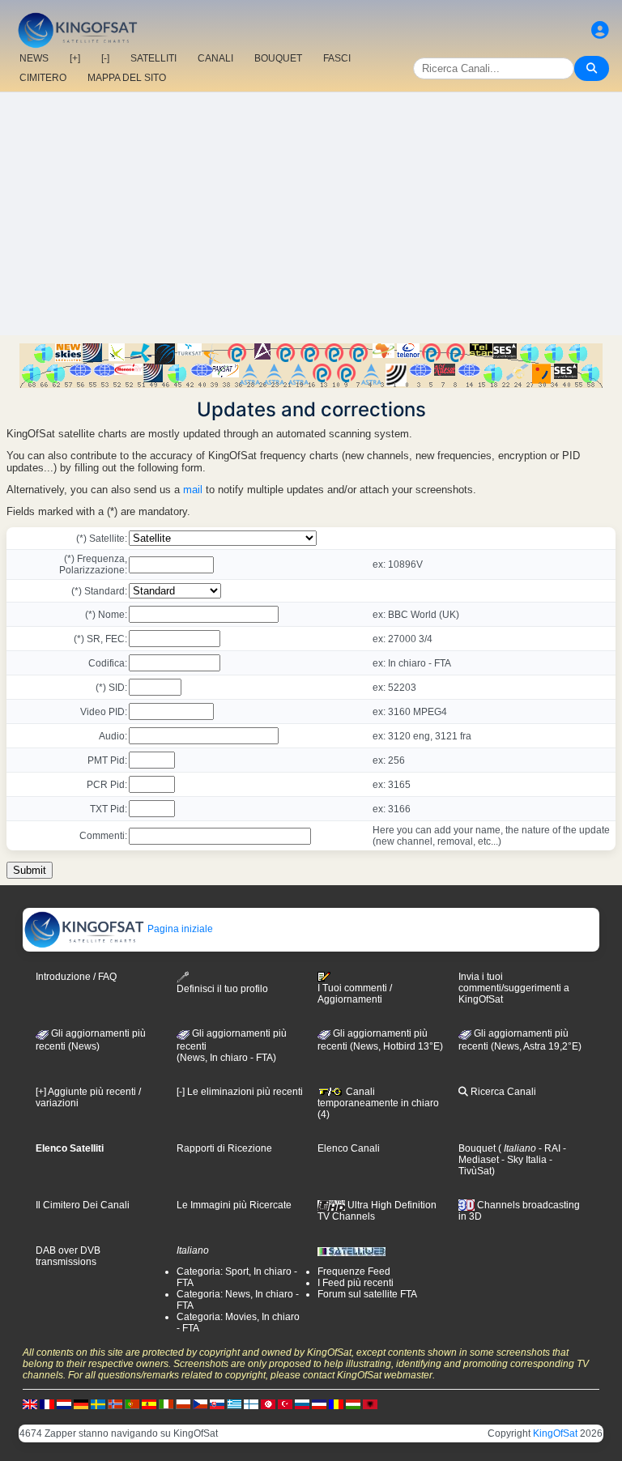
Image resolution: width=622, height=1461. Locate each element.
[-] (105, 58)
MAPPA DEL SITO (126, 77)
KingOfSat (555, 1433)
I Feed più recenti (355, 1282)
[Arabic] (268, 1403)
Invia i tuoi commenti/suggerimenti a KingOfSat (513, 988)
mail (192, 489)
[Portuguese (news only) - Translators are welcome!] (132, 1403)
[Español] (149, 1403)
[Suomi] (251, 1403)
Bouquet (477, 1148)
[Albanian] (370, 1403)
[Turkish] (285, 1403)
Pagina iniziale (179, 929)
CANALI (215, 58)
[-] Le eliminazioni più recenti (240, 1091)
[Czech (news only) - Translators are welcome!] (200, 1403)
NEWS (34, 58)
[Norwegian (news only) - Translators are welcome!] (115, 1403)
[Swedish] (98, 1403)
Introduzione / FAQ (76, 976)
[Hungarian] (353, 1403)
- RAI (548, 1148)
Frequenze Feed (353, 1271)
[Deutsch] (81, 1403)
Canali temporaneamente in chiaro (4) (378, 1103)
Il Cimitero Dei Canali (83, 1205)
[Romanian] (336, 1403)
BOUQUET (278, 58)
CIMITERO (42, 77)
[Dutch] (64, 1403)
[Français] (47, 1403)
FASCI (337, 58)
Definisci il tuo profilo (222, 989)
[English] (30, 1403)
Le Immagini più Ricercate (234, 1205)
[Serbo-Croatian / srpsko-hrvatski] (319, 1403)
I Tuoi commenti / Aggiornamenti (354, 993)
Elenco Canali (348, 1148)
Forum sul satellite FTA (367, 1294)
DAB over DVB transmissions (68, 1256)
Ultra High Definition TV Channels (377, 1210)
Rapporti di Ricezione (224, 1148)
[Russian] (302, 1403)
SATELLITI (153, 58)
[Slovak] (217, 1403)
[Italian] (166, 1403)
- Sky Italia (523, 1159)
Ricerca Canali (502, 1091)
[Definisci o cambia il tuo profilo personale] (600, 30)
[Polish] (183, 1403)
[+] (75, 58)
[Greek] (234, 1403)
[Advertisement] (311, 213)
